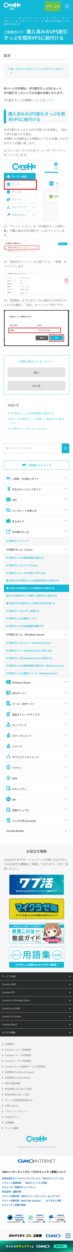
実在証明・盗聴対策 (11, 1191)
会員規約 (9, 1044)
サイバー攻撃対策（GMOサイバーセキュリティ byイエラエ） (31, 1196)
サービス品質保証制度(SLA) (19, 1100)
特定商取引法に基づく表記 (18, 1089)
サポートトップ (10, 18)
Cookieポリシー (13, 1117)
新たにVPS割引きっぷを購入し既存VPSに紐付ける (37, 421)
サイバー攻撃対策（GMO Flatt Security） (22, 1200)
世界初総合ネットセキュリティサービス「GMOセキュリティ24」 (33, 1178)
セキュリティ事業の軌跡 (14, 1205)
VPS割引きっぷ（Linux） (29, 21)
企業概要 (9, 1122)
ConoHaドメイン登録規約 (18, 1049)
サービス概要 (11, 1128)
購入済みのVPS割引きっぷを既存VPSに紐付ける (37, 71)
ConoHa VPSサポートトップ (33, 18)
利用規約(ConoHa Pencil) (17, 1077)
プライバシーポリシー (16, 1111)
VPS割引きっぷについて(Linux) (28, 428)
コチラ (49, 100)
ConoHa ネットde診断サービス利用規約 (25, 1066)
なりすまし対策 (53, 1200)
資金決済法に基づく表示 (17, 1094)
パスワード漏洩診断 (11, 1183)
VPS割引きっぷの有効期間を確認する (32, 413)
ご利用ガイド (55, 18)
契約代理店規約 (13, 1083)
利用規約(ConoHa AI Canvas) (19, 1072)
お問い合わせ (11, 1105)
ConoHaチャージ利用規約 (18, 1055)
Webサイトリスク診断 (36, 1183)
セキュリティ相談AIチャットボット (19, 1187)
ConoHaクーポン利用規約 (18, 1061)
